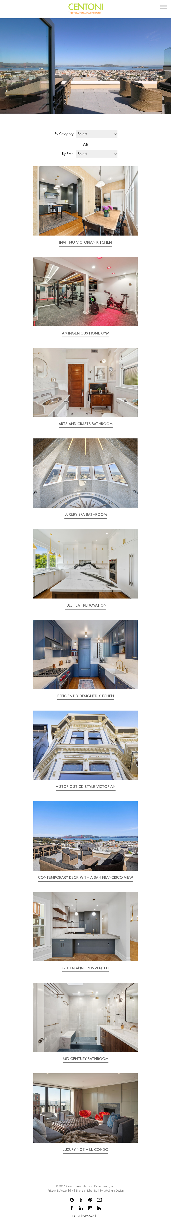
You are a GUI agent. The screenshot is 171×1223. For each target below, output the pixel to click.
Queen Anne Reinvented (85, 968)
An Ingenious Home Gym (85, 333)
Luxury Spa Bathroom (85, 514)
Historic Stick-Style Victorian (86, 786)
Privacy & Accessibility (60, 1190)
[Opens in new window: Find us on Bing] (81, 1200)
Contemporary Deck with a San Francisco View (85, 877)
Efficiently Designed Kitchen (85, 696)
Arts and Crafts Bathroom (86, 424)
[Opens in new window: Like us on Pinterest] (90, 1200)
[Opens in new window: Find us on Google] (72, 1200)
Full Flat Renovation (85, 605)
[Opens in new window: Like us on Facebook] (72, 1208)
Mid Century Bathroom (85, 1058)
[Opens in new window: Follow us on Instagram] (90, 1208)
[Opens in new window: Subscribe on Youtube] (99, 1200)
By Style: (68, 154)
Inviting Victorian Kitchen (85, 242)
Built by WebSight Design (109, 1190)
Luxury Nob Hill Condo (85, 1149)
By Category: (65, 134)
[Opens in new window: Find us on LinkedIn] (81, 1208)
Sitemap (80, 1190)
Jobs (89, 1190)
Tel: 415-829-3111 (85, 1216)
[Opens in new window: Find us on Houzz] (99, 1208)
